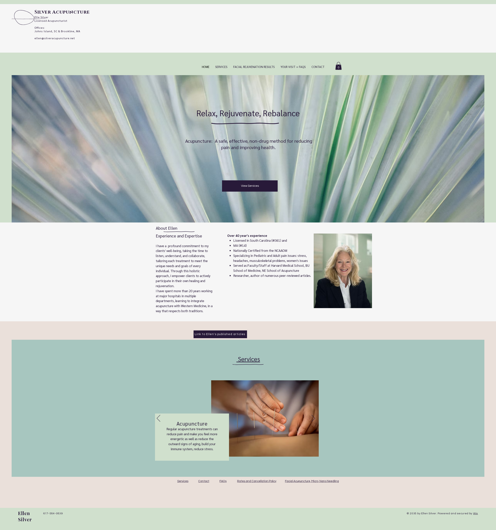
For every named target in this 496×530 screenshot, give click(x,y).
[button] (338, 66)
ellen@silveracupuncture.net (54, 38)
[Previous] (158, 418)
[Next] (313, 418)
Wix (475, 513)
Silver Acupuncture (62, 12)
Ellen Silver (25, 516)
